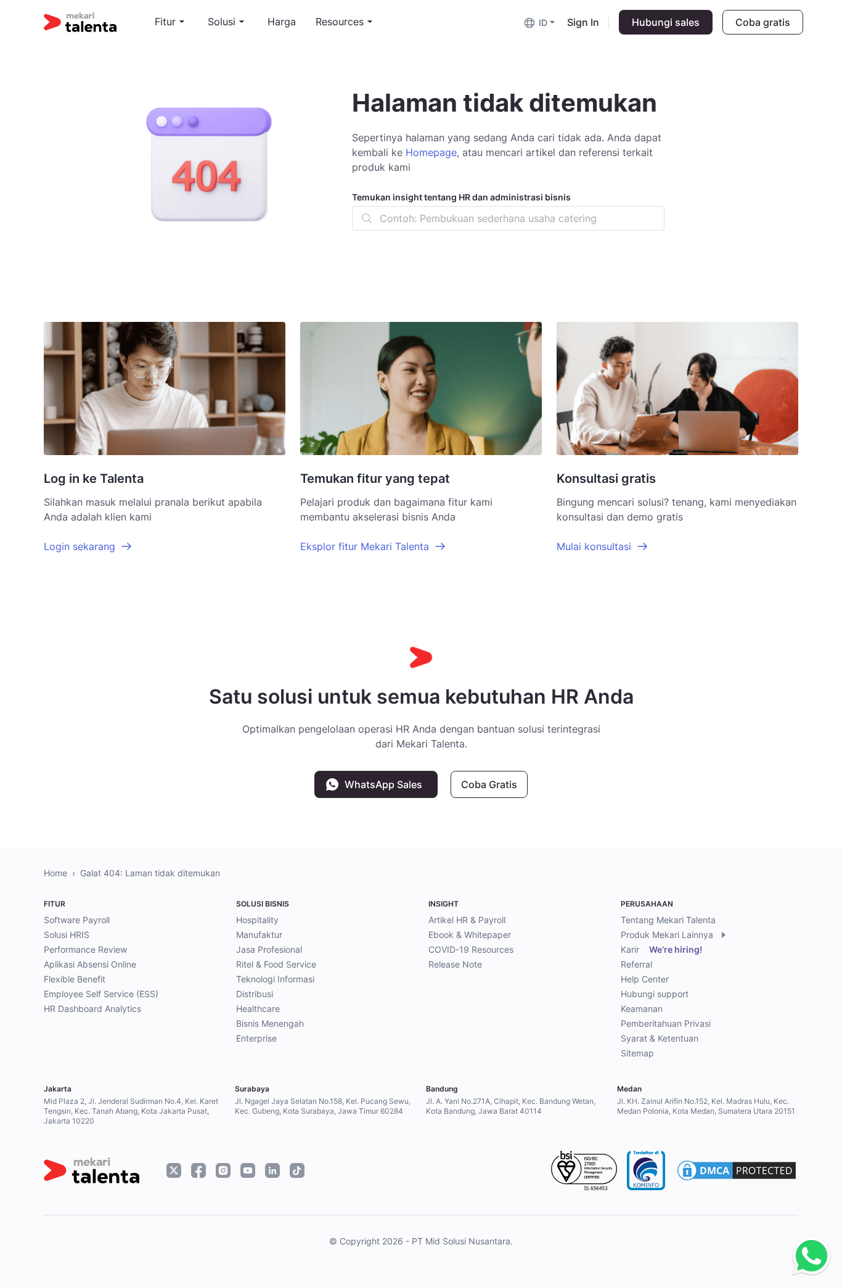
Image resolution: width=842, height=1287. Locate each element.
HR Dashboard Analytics (92, 1008)
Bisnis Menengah (270, 1023)
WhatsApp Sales (383, 784)
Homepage (431, 152)
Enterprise (256, 1038)
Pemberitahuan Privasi (666, 1023)
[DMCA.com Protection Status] (736, 1170)
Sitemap (637, 1053)
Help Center (645, 979)
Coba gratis (762, 22)
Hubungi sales (666, 22)
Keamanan (642, 1008)
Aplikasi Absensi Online (90, 964)
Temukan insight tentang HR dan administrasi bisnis (461, 197)
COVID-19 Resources (470, 949)
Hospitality (257, 920)
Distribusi (254, 994)
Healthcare (258, 1008)
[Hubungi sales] (808, 1256)
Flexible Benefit (74, 979)
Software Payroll (77, 920)
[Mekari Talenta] (99, 22)
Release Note (455, 964)
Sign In (583, 22)
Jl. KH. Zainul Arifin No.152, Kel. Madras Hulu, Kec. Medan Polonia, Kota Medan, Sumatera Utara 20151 (706, 1106)
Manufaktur (259, 934)
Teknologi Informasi (275, 979)
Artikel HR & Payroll (466, 920)
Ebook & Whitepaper (469, 934)
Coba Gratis (489, 784)
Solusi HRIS (66, 934)
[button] (540, 22)
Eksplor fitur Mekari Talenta (364, 546)
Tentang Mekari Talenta (668, 920)
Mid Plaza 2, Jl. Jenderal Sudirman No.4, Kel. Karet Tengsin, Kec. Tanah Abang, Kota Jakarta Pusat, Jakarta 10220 (131, 1110)
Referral (636, 964)
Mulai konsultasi (594, 546)
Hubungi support (655, 994)
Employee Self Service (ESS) (101, 994)
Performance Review (85, 949)
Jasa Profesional (269, 949)
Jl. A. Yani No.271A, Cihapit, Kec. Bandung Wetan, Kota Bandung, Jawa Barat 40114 (510, 1106)
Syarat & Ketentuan (659, 1038)
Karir (661, 949)
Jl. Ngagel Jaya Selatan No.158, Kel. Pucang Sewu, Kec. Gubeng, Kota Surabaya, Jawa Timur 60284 (323, 1106)
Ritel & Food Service (276, 964)
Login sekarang (79, 546)
